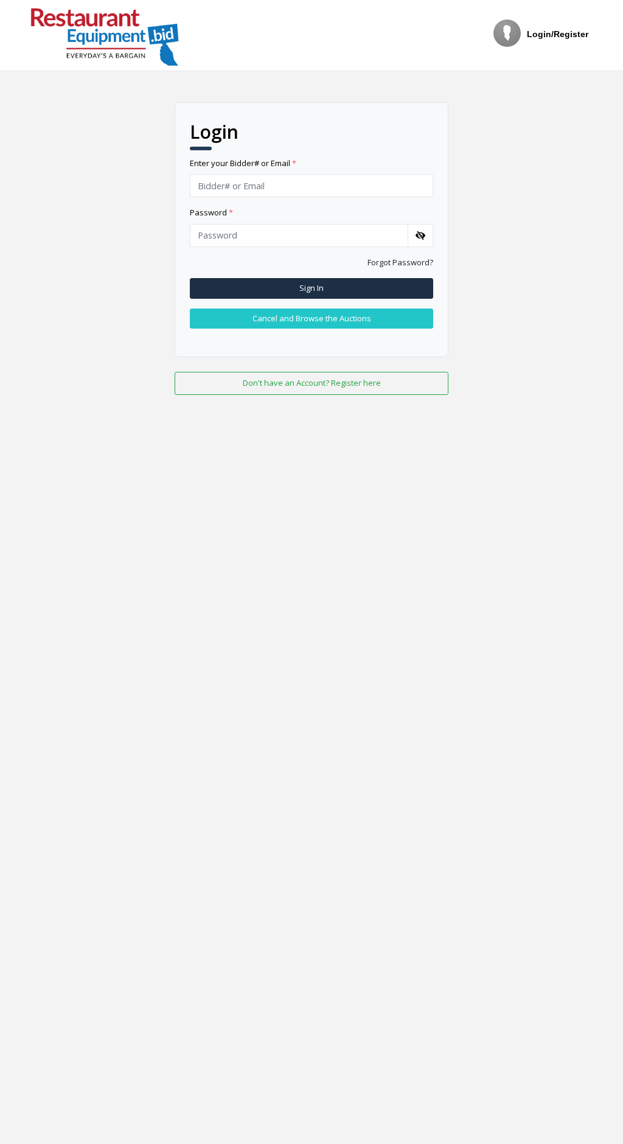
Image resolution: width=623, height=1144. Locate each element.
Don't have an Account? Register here (312, 382)
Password (211, 212)
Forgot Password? (400, 262)
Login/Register (557, 34)
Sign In (311, 287)
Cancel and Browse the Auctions (311, 318)
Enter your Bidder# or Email (243, 163)
